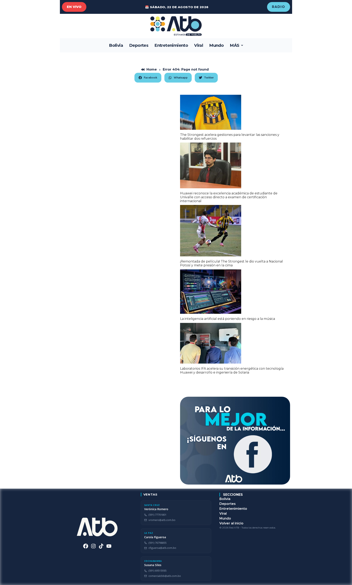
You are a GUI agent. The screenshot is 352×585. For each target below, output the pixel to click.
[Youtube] (108, 546)
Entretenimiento (171, 45)
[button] (236, 45)
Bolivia (116, 45)
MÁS (234, 45)
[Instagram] (93, 546)
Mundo (216, 45)
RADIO (278, 7)
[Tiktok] (101, 546)
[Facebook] (85, 546)
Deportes (138, 45)
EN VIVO (74, 7)
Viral (198, 45)
